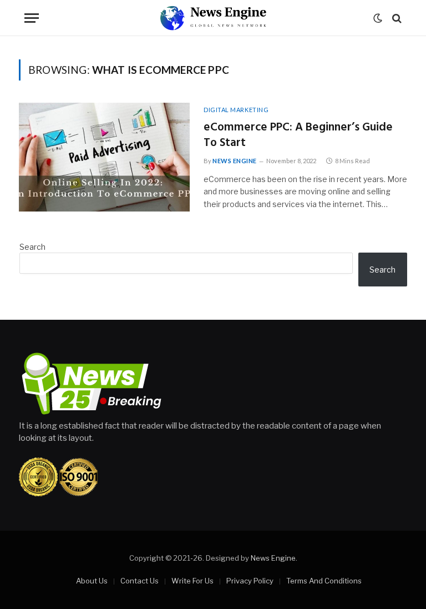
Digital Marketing (236, 109)
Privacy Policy (249, 580)
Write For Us (192, 580)
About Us (92, 580)
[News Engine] (213, 18)
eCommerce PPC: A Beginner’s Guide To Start (298, 136)
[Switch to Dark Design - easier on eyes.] (378, 18)
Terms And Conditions (324, 580)
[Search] (396, 18)
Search (32, 246)
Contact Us (139, 580)
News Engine (234, 160)
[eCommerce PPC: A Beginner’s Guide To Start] (104, 157)
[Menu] (31, 18)
